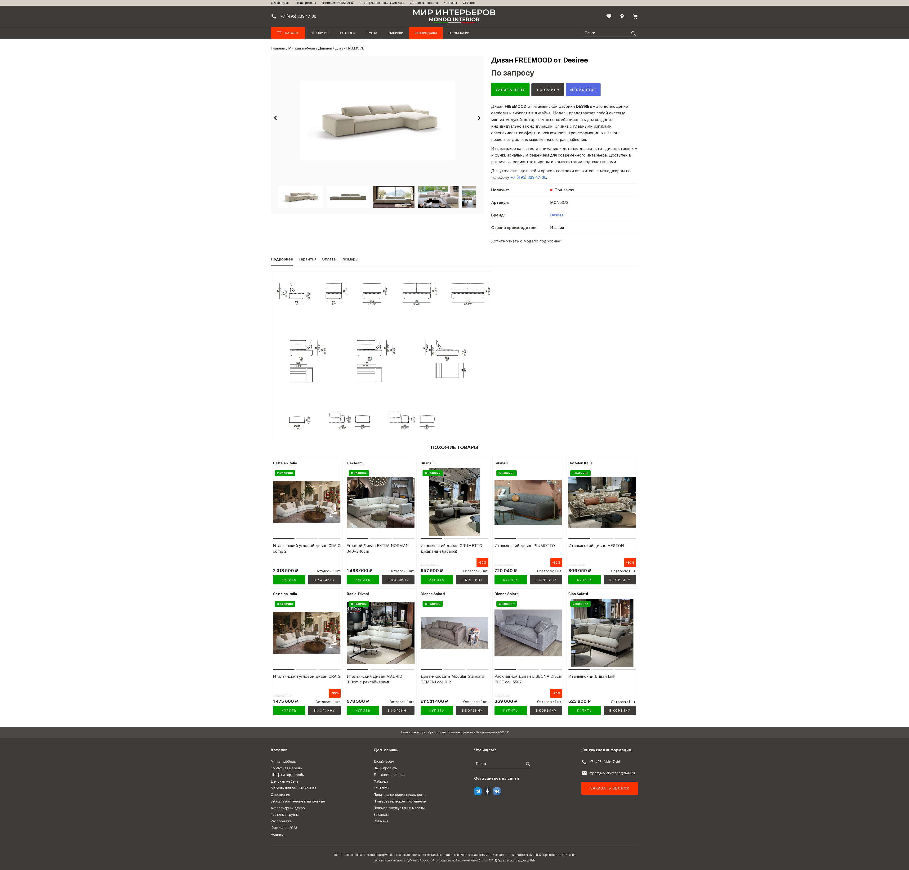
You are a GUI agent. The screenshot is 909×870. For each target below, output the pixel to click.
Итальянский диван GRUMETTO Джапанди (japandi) (451, 548)
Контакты (450, 2)
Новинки (278, 834)
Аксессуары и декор (288, 808)
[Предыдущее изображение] (275, 118)
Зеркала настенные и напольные (298, 801)
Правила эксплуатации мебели (399, 808)
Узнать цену (510, 90)
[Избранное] (609, 16)
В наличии (320, 33)
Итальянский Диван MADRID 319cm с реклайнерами (374, 679)
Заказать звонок (609, 788)
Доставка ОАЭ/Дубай (337, 2)
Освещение (280, 795)
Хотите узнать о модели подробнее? (526, 241)
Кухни (372, 33)
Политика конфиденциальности (400, 795)
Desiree (557, 215)
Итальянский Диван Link (591, 676)
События (469, 2)
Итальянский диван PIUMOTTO (525, 545)
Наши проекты (305, 2)
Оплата (329, 259)
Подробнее (282, 259)
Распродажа (426, 33)
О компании (459, 33)
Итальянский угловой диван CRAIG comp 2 (307, 548)
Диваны (325, 48)
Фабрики (395, 33)
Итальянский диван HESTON (596, 545)
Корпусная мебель (286, 768)
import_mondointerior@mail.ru (612, 773)
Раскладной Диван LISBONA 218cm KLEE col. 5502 (528, 679)
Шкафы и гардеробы (287, 775)
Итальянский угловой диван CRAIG (307, 676)
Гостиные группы (285, 814)
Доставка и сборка (424, 2)
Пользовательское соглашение (400, 801)
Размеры (349, 259)
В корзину (548, 90)
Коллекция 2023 (284, 828)
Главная (278, 48)
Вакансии (381, 814)
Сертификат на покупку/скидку (381, 2)
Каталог (292, 33)
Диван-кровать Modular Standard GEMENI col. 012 (452, 679)
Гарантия (307, 259)
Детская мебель (285, 781)
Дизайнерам (280, 2)
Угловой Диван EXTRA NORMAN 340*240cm (378, 548)
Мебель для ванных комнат (293, 788)
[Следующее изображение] (479, 118)
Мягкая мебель (301, 48)
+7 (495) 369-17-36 (528, 177)
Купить (289, 580)
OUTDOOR (347, 33)
